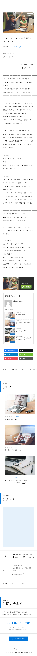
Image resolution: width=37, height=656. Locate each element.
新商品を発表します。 (22, 314)
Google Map (18, 574)
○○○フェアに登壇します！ (23, 323)
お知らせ (16, 46)
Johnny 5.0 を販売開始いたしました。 (23, 338)
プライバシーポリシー (20, 649)
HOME (5, 369)
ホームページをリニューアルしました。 (23, 330)
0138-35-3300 (18, 583)
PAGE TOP (34, 635)
